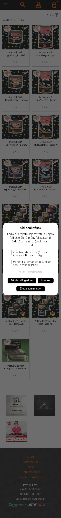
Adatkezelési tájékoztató (30, 272)
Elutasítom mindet (30, 288)
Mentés (45, 280)
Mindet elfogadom (22, 280)
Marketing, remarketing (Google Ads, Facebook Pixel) (32, 263)
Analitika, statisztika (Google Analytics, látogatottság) (30, 254)
